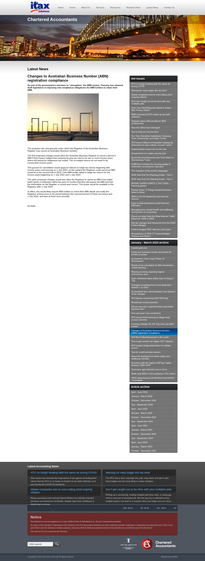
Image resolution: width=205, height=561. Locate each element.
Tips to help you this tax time (144, 132)
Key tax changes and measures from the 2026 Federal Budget (153, 224)
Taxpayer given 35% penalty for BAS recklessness (148, 122)
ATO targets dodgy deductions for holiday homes (151, 346)
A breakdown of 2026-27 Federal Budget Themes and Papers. (150, 234)
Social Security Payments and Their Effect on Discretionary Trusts (152, 158)
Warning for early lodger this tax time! (149, 90)
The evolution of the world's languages (149, 171)
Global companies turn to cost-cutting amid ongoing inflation (151, 95)
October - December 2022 (143, 451)
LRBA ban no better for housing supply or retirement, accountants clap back (150, 165)
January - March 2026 (141, 396)
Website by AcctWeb (169, 557)
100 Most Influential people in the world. (150, 337)
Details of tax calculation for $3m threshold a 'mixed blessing (152, 266)
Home (61, 7)
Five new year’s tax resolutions (146, 313)
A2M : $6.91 (121, 508)
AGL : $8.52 (155, 508)
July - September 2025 (142, 404)
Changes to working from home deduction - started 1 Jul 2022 (151, 286)
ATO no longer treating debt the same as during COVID (150, 85)
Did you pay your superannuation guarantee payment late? (152, 307)
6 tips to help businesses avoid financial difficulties (150, 204)
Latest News (152, 7)
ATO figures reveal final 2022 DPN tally (149, 298)
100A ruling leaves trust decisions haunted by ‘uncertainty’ (152, 379)
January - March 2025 (141, 413)
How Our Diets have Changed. (145, 127)
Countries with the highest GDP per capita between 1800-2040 (151, 364)
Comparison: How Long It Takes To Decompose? (147, 259)
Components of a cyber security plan (148, 153)
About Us (85, 7)
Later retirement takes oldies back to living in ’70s (152, 279)
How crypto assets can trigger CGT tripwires (152, 341)
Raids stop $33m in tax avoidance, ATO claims (153, 373)
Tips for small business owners (145, 352)
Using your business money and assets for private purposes (151, 253)
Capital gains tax (139, 248)
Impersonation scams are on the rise (148, 149)
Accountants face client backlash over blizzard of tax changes (153, 292)
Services (100, 7)
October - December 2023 (143, 434)
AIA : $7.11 (171, 508)
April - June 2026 (139, 392)
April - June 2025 (139, 409)
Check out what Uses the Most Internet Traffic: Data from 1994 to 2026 (153, 217)
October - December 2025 (143, 400)
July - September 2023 (142, 438)
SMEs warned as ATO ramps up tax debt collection (150, 115)
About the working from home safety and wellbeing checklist (150, 357)
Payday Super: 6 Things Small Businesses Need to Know (151, 191)
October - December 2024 (143, 417)
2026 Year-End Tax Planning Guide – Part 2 (152, 179)
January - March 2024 (141, 430)
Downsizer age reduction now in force (149, 369)
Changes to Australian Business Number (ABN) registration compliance (150, 331)
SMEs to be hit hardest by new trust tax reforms (150, 197)
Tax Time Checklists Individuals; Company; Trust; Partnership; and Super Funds (151, 137)
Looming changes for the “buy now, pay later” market (152, 325)
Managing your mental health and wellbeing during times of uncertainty (152, 210)
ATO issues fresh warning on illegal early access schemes (150, 318)
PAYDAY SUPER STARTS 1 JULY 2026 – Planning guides (150, 184)
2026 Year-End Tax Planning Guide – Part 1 (152, 175)
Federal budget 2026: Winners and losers (151, 229)
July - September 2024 (142, 421)
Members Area (133, 7)
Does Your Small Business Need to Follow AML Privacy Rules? (151, 109)
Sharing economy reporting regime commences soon (147, 273)
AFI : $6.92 (138, 508)
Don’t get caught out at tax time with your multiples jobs (150, 102)
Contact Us (169, 7)
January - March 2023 (141, 446)
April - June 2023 (139, 442)
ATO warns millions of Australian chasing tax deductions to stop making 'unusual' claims (152, 143)
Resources (115, 7)
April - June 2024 (139, 425)
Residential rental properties (144, 302)
